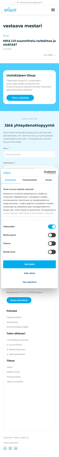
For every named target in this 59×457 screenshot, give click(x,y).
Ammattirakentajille (17, 326)
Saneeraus (12, 322)
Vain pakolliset (29, 282)
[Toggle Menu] (53, 9)
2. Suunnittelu (14, 344)
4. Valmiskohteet (16, 354)
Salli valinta (29, 273)
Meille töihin (13, 371)
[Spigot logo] (10, 10)
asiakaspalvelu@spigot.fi (31, 2)
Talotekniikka (14, 317)
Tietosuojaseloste (11, 443)
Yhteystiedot (14, 376)
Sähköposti (8, 163)
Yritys (9, 367)
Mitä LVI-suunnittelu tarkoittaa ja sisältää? (29, 43)
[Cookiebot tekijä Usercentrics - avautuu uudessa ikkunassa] (44, 172)
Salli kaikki (29, 264)
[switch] (52, 235)
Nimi (5, 148)
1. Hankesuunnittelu (18, 340)
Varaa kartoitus (19, 300)
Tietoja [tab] (48, 180)
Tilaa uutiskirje (20, 97)
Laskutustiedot (15, 381)
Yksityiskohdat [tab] (29, 180)
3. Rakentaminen (16, 349)
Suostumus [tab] (10, 180)
